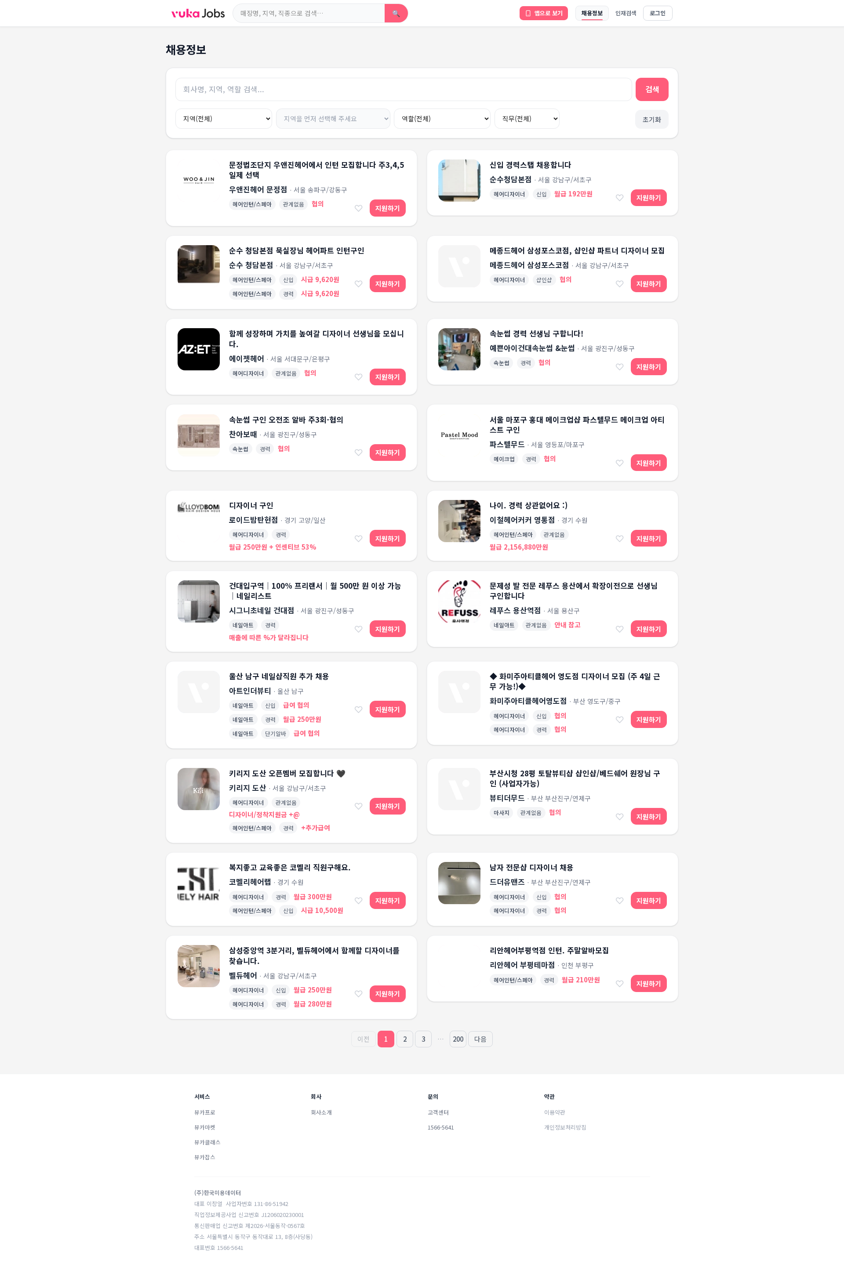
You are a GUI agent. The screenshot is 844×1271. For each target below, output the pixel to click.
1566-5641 (441, 1127)
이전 (363, 1038)
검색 (652, 88)
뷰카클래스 (207, 1142)
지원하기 (387, 208)
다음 (480, 1038)
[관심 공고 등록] (358, 207)
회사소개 (321, 1112)
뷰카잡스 (204, 1157)
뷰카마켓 (204, 1127)
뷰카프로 (204, 1112)
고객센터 (438, 1112)
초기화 (652, 119)
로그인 (658, 13)
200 (458, 1038)
